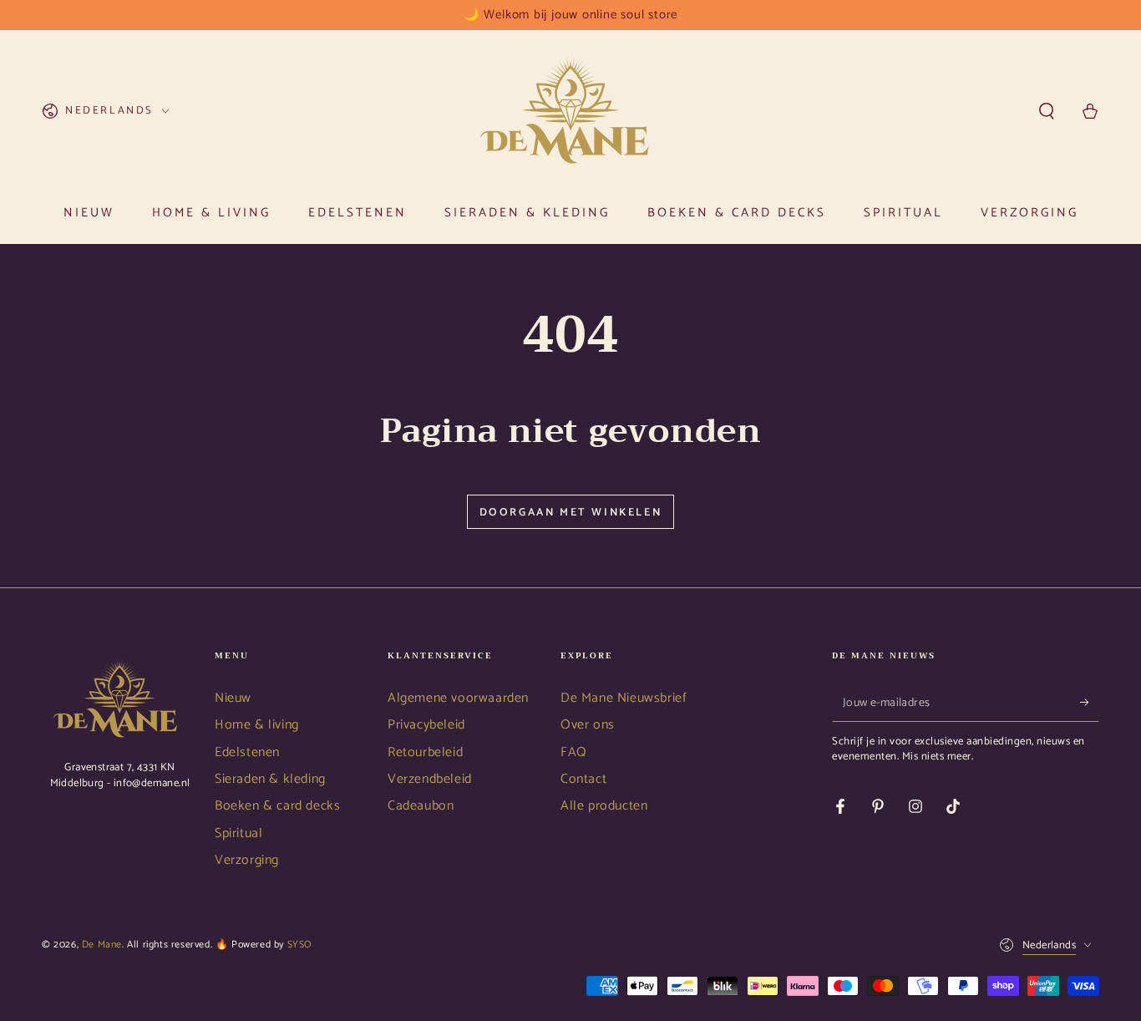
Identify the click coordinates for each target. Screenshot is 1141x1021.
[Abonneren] (1089, 702)
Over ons (587, 725)
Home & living (257, 725)
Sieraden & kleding (270, 779)
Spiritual (238, 833)
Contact (583, 779)
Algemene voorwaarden (458, 698)
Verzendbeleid (430, 779)
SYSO (299, 944)
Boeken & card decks (277, 806)
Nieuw (233, 698)
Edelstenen (247, 752)
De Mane (102, 944)
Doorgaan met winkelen (570, 512)
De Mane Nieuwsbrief (623, 698)
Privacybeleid (426, 725)
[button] (1046, 111)
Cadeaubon (421, 806)
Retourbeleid (425, 752)
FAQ (573, 752)
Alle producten (603, 806)
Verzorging (247, 860)
